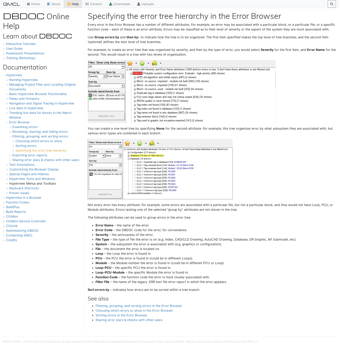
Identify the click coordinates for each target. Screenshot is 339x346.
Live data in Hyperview (26, 108)
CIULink (12, 226)
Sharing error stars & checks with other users (45, 160)
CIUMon (12, 216)
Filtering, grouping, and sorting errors (40, 136)
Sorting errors (25, 146)
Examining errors (24, 127)
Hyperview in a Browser (23, 198)
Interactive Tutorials (21, 44)
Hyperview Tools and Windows (32, 179)
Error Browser (19, 122)
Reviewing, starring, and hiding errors (40, 132)
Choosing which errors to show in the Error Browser (134, 310)
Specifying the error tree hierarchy (41, 150)
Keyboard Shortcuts (24, 188)
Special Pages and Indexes (29, 174)
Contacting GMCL (19, 235)
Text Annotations (22, 165)
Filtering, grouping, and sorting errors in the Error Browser (139, 306)
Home (35, 4)
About (55, 4)
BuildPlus (12, 207)
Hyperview (14, 75)
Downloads (121, 4)
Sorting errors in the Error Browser (121, 315)
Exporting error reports (29, 155)
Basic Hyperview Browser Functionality (38, 94)
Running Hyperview (23, 80)
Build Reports (16, 212)
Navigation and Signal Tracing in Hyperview (41, 103)
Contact (95, 4)
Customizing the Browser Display (34, 169)
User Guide (14, 48)
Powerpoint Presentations (25, 53)
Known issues (19, 193)
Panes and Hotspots (24, 99)
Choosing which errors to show (38, 141)
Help (75, 4)
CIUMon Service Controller (26, 221)
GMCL (11, 4)
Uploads (147, 4)
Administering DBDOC (22, 230)
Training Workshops (20, 58)
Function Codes (17, 202)
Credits (11, 240)
